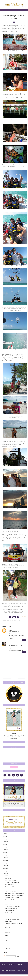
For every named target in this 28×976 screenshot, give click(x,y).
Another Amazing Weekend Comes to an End (14, 895)
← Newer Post (7, 677)
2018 (5, 855)
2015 (5, 863)
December (7, 875)
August (6, 932)
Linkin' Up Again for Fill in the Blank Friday (13, 919)
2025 (5, 836)
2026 (5, 833)
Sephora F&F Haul (8, 921)
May (6, 940)
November (7, 878)
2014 (5, 865)
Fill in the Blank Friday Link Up (11, 908)
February (7, 948)
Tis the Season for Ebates (10, 910)
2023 (5, 841)
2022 (5, 844)
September (7, 929)
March (6, 945)
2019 (5, 852)
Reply (24, 640)
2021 (5, 847)
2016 (5, 860)
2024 (5, 839)
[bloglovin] (21, 775)
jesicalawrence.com (14, 972)
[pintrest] (17, 775)
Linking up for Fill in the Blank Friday (12, 897)
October (6, 927)
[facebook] (4, 775)
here (18, 738)
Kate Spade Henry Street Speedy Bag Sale (13, 923)
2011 (5, 873)
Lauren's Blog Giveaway (10, 915)
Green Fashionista (12, 970)
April (6, 943)
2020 (5, 849)
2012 (5, 871)
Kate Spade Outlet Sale (9, 886)
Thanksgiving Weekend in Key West (12, 882)
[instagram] (13, 775)
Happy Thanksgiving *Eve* (10, 889)
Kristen (10, 630)
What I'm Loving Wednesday (10, 880)
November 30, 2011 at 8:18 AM (15, 645)
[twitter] (9, 775)
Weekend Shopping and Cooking (11, 917)
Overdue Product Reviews (10, 899)
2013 (5, 868)
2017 (5, 857)
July (6, 935)
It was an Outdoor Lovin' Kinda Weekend (13, 906)
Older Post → (21, 677)
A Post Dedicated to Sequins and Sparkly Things (14, 893)
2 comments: (22, 616)
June (6, 937)
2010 (5, 952)
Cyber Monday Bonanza (10, 884)
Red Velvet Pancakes (9, 904)
